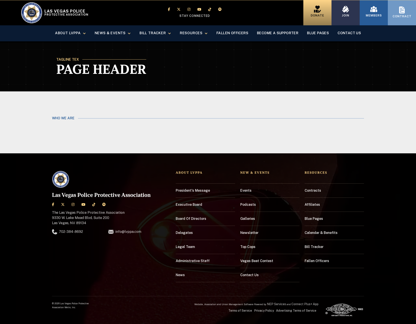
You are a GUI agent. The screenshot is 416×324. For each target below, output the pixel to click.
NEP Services (276, 304)
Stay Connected (194, 16)
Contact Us (349, 33)
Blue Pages (318, 33)
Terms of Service (240, 310)
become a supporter (277, 33)
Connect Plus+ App (304, 304)
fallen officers (232, 33)
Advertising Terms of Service (296, 310)
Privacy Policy (264, 310)
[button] (70, 33)
